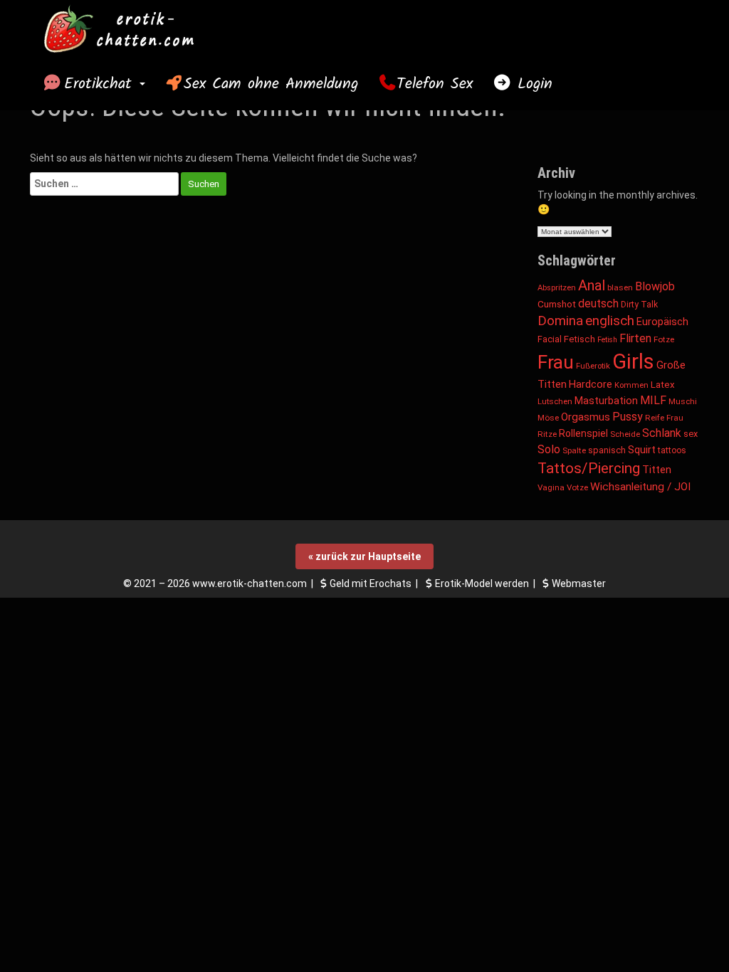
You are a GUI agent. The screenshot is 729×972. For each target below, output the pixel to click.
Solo (548, 449)
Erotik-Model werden (482, 583)
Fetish (607, 339)
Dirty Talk (639, 305)
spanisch (607, 450)
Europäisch (662, 321)
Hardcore (590, 385)
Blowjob (655, 286)
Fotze (664, 339)
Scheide (625, 434)
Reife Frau (664, 418)
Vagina (551, 487)
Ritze (547, 434)
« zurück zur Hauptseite (364, 556)
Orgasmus (585, 417)
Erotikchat (101, 84)
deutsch (598, 303)
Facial (549, 339)
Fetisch (579, 339)
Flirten (635, 338)
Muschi (682, 401)
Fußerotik (593, 366)
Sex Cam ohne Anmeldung (271, 84)
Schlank (661, 433)
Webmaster (579, 583)
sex (690, 433)
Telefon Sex (435, 84)
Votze (577, 487)
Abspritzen (556, 287)
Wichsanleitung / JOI (640, 486)
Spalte (574, 450)
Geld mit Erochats (370, 583)
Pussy (627, 416)
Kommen (631, 385)
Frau (555, 362)
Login (531, 84)
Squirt (642, 449)
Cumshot (556, 304)
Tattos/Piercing (588, 468)
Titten (656, 470)
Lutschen (554, 401)
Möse (548, 418)
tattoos (672, 450)
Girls (633, 361)
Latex (663, 384)
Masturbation (606, 400)
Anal (591, 285)
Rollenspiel (583, 433)
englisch (609, 320)
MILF (653, 400)
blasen (620, 287)
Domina (560, 320)
